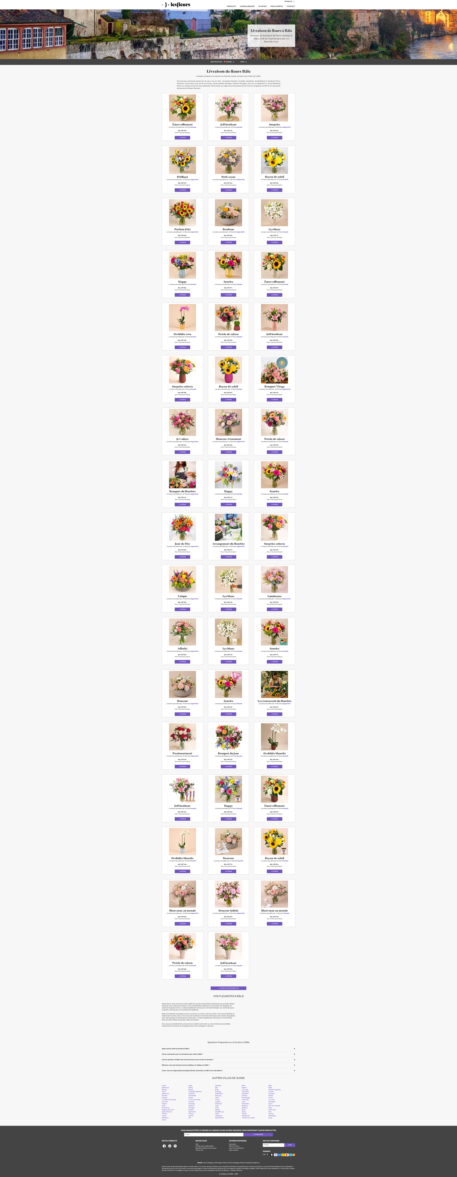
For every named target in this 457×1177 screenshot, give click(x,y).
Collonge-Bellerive (195, 1091)
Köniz (217, 1098)
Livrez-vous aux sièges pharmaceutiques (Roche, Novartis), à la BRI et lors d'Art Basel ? (192, 1070)
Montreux (218, 1104)
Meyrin (164, 1104)
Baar (243, 1085)
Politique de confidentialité (205, 1146)
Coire (164, 1091)
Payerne (245, 1106)
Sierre (244, 1112)
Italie (224, 1163)
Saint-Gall (272, 1110)
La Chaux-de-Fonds (169, 1100)
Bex (216, 1088)
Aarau (164, 1085)
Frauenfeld (192, 1095)
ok (290, 1145)
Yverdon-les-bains (248, 1118)
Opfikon (191, 1106)
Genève (244, 1095)
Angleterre (256, 1163)
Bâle (270, 1085)
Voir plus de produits (229, 988)
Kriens (270, 1098)
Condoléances (247, 6)
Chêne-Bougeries (274, 1090)
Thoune (191, 1114)
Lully (243, 1102)
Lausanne (245, 1100)
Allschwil (218, 1085)
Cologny (218, 1091)
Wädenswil (246, 1116)
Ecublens (271, 1093)
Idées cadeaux (233, 1150)
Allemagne (218, 1163)
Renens (191, 1110)
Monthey (192, 1104)
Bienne (244, 1088)
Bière (270, 1088)
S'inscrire (259, 1134)
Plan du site (199, 1150)
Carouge (245, 1090)
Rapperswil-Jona (168, 1110)
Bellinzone (165, 1088)
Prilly (217, 1108)
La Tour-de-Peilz (194, 1100)
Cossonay (245, 1091)
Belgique (211, 1163)
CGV (197, 1144)
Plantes (262, 6)
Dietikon (191, 1093)
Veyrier (191, 1116)
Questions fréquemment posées (206, 1148)
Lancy (217, 1100)
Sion (269, 1112)
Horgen (164, 1098)
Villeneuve (218, 1116)
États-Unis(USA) (246, 1163)
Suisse (205, 1163)
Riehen (217, 1110)
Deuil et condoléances (236, 1148)
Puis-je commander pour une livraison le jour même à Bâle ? (182, 1054)
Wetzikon (165, 1118)
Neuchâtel (245, 1104)
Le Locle (271, 1100)
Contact (291, 6)
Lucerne (191, 1102)
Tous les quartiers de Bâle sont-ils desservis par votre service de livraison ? (188, 1060)
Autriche (230, 1163)
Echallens (245, 1093)
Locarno (165, 1102)
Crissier (271, 1091)
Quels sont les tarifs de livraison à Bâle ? (176, 1049)
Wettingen (272, 1116)
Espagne (237, 1163)
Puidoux (245, 1108)
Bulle (217, 1090)
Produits (231, 6)
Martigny (271, 1102)
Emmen (164, 1095)
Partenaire (232, 1144)
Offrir (183, 138)
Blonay (164, 1090)
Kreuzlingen (246, 1098)
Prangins (192, 1108)
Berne (191, 1088)
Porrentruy (165, 1108)
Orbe (217, 1106)
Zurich (164, 1120)
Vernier (244, 1114)
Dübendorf (219, 1093)
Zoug (270, 1118)
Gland (270, 1095)
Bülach (191, 1090)
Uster (217, 1114)
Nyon (270, 1104)
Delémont (165, 1093)
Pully (270, 1108)
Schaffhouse (219, 1112)
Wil (190, 1118)
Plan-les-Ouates (274, 1106)
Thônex (164, 1114)
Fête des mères (234, 1146)
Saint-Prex (192, 1112)
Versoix (271, 1114)
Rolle (243, 1110)
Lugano (218, 1102)
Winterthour (219, 1118)
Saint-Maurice (167, 1112)
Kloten (191, 1098)
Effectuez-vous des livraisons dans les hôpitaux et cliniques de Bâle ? (185, 1065)
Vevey (164, 1116)
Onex (164, 1106)
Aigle (190, 1085)
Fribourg (218, 1095)
